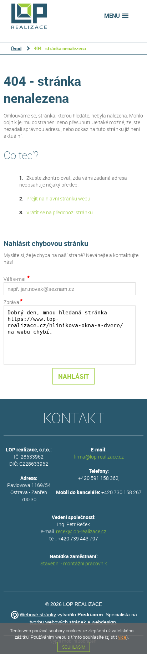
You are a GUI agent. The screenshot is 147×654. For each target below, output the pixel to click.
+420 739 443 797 (78, 538)
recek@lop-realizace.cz (81, 531)
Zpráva (11, 302)
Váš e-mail (15, 279)
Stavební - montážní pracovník (73, 563)
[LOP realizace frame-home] (29, 16)
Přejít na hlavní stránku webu (58, 198)
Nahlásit (73, 376)
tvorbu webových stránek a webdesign (73, 622)
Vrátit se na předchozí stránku (59, 212)
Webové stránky (38, 614)
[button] (116, 16)
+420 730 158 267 (121, 492)
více (122, 637)
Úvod (16, 48)
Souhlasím (73, 647)
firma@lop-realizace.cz (99, 456)
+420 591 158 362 (98, 478)
